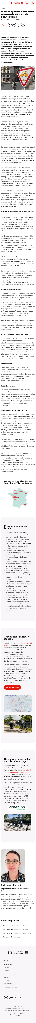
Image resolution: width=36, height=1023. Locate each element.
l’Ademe (22, 114)
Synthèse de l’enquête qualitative (15, 929)
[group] (18, 78)
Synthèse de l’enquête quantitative (16, 933)
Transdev (13, 110)
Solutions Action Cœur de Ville (14, 926)
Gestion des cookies (23, 1010)
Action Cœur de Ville (17, 345)
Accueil (3, 8)
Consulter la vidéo (12, 687)
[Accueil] (17, 2)
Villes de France (11, 114)
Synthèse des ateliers (11, 937)
